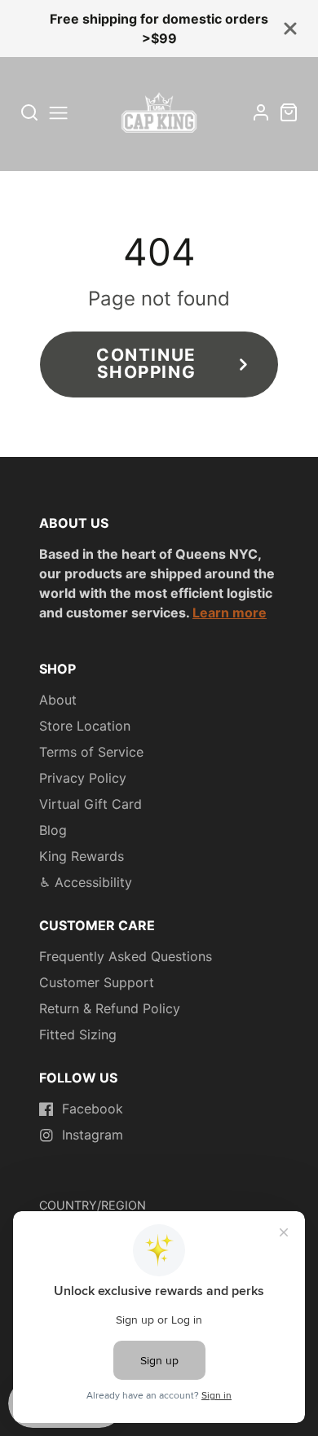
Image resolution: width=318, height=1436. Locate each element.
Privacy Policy (82, 778)
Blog (53, 830)
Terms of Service (91, 752)
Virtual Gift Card (90, 804)
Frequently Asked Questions (125, 956)
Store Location (84, 726)
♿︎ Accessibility (85, 882)
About (58, 700)
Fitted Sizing (78, 1034)
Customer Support (96, 982)
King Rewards (81, 856)
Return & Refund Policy (109, 1008)
